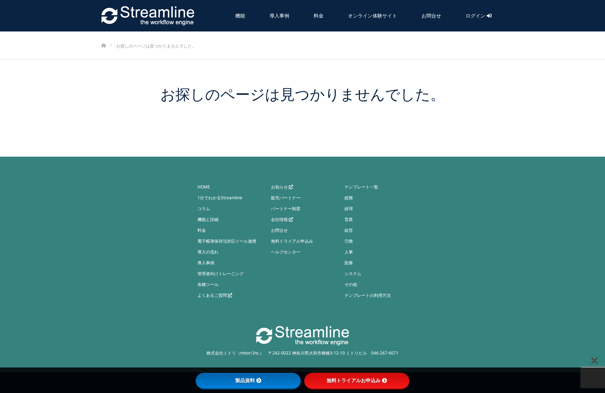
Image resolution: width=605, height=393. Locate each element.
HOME (203, 187)
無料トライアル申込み (292, 241)
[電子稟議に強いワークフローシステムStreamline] (147, 16)
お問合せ (431, 15)
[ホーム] (103, 34)
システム (353, 274)
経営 (349, 230)
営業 (349, 219)
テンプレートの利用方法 (368, 295)
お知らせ (280, 187)
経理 (349, 209)
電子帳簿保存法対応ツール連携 (226, 241)
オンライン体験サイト (372, 15)
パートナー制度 (285, 209)
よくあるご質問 (212, 295)
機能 (240, 15)
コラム (203, 209)
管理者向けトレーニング (220, 274)
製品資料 (245, 380)
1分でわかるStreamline (219, 198)
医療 (349, 263)
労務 (349, 241)
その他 (351, 284)
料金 (319, 15)
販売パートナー (285, 198)
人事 (349, 252)
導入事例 (279, 15)
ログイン (476, 15)
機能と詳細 (207, 219)
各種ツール (207, 284)
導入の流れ (207, 252)
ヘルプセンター (285, 252)
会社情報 (280, 219)
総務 (349, 198)
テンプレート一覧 (361, 187)
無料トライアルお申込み (354, 380)
